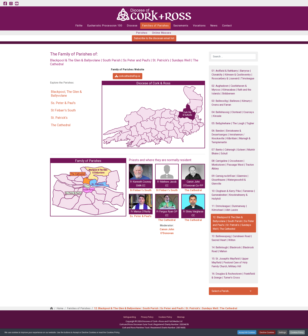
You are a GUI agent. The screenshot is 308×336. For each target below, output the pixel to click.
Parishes (141, 32)
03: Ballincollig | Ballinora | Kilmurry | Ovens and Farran (232, 102)
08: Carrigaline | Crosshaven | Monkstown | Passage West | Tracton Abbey (233, 164)
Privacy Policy (147, 317)
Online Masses (161, 32)
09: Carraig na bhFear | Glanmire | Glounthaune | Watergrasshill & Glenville (230, 179)
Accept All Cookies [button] (247, 332)
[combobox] (233, 57)
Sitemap (181, 317)
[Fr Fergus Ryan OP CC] (167, 201)
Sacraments (180, 25)
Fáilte (79, 25)
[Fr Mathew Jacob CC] (167, 171)
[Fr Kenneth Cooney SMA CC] (140, 171)
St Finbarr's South (63, 110)
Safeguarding (129, 317)
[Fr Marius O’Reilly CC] (140, 201)
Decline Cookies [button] (267, 332)
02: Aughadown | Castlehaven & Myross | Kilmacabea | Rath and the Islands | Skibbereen (231, 89)
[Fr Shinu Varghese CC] (193, 201)
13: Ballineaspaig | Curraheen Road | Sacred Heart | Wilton (232, 238)
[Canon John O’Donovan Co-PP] (193, 171)
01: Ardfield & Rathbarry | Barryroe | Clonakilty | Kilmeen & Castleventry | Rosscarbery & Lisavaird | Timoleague (233, 74)
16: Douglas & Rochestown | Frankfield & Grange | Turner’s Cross (233, 275)
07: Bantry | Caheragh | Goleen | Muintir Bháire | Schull (233, 151)
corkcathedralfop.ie (129, 76)
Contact (227, 25)
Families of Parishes (155, 25)
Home (60, 308)
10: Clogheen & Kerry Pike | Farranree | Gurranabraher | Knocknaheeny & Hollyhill (233, 194)
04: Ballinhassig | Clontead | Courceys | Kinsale (233, 114)
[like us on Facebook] (5, 3)
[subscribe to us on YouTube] (16, 3)
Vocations (199, 25)
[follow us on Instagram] (11, 3)
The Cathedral (60, 125)
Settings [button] (282, 332)
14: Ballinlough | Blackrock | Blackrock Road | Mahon (233, 249)
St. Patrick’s (59, 118)
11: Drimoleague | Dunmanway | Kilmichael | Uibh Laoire (229, 208)
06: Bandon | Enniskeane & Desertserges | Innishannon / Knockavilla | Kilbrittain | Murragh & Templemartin (231, 136)
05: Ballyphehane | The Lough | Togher (233, 123)
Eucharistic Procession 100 (104, 25)
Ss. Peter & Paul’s (63, 103)
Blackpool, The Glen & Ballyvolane (66, 93)
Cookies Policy (297, 332)
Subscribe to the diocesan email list (154, 38)
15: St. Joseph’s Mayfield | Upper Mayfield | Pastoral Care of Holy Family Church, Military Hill (230, 262)
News (214, 25)
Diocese (132, 25)
